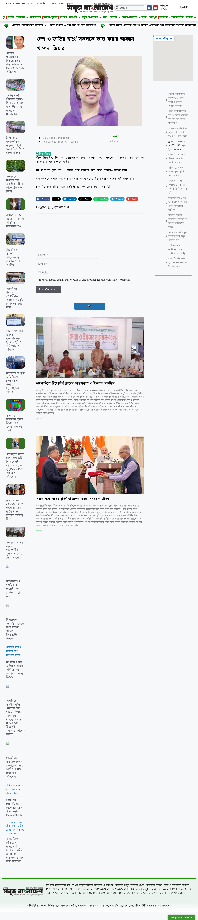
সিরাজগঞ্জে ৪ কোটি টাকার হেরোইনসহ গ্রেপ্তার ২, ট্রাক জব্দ (14, 589)
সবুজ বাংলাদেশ (90, 17)
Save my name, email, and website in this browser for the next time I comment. (84, 280)
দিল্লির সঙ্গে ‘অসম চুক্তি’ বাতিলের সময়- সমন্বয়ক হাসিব (72, 499)
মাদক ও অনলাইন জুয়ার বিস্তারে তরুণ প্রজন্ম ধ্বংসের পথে (14, 423)
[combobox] (136, 7)
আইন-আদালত (129, 17)
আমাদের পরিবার (164, 8)
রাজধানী (73, 17)
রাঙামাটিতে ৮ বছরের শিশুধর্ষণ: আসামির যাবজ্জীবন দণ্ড (15, 221)
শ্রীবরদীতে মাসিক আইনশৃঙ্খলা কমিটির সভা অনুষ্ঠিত (13, 257)
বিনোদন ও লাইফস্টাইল (171, 17)
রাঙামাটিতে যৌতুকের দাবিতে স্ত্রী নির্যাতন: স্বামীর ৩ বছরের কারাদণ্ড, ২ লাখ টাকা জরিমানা (14, 850)
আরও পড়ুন (39, 418)
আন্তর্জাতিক (35, 17)
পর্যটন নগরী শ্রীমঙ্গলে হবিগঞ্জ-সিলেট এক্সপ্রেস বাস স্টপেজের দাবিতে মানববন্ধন (108, 25)
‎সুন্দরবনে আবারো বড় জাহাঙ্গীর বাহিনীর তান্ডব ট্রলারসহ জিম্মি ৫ (15, 184)
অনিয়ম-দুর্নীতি (50, 17)
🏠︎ (4, 17)
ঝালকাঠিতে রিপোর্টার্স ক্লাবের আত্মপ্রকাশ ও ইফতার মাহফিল (75, 383)
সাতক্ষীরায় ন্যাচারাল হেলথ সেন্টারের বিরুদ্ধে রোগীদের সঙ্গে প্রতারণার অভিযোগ (15, 767)
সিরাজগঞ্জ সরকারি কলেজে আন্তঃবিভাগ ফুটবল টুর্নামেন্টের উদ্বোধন (15, 629)
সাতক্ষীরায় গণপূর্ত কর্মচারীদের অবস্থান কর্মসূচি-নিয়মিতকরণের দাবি (15, 298)
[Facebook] (149, 7)
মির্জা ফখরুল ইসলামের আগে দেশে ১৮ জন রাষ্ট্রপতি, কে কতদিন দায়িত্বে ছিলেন (14, 509)
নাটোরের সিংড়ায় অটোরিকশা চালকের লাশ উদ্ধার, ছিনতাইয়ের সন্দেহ (15, 382)
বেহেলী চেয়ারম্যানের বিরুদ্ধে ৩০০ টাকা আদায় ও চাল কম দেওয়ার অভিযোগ (15, 62)
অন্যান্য (189, 17)
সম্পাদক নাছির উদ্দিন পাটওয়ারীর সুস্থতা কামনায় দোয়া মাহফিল (14, 550)
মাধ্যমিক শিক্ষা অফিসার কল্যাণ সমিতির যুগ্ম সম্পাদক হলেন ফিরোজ (14, 670)
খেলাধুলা (153, 17)
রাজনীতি (20, 17)
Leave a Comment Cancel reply (178, 249)
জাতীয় (11, 17)
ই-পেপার (184, 7)
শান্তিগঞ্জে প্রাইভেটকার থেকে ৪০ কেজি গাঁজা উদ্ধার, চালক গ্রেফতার (14, 808)
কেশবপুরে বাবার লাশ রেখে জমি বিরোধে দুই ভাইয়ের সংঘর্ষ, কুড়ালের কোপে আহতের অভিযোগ (15, 465)
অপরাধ (63, 17)
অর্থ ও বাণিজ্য (110, 17)
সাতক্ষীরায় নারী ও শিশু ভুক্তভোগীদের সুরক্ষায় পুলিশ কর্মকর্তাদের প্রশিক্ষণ (14, 340)
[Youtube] (155, 7)
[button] (43, 199)
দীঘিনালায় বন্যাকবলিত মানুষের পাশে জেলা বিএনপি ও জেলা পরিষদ (15, 145)
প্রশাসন (143, 17)
